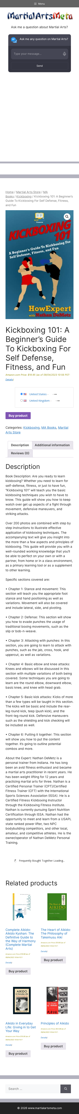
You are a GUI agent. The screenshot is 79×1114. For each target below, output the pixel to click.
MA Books (48, 427)
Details (9, 379)
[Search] (65, 1089)
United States (38, 394)
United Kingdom (39, 400)
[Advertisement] (39, 122)
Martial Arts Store (28, 192)
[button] (67, 216)
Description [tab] (20, 445)
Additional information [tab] (52, 445)
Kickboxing (24, 196)
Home (10, 192)
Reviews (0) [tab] (20, 453)
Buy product (18, 415)
